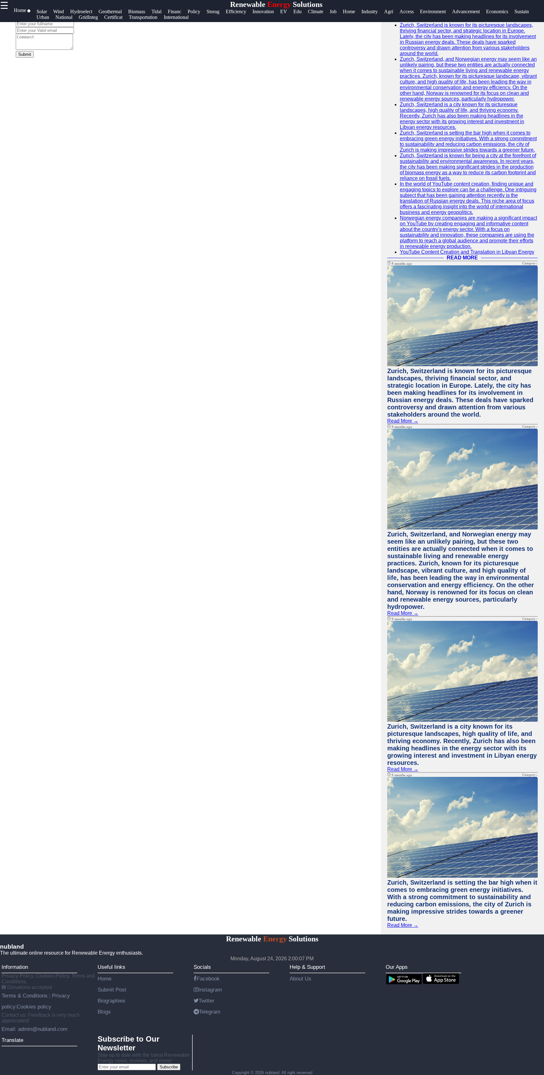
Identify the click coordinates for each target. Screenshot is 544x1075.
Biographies (111, 1000)
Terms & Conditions (25, 995)
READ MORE (462, 257)
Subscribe (169, 1067)
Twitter (206, 1000)
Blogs (104, 1012)
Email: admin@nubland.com (34, 1029)
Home (104, 978)
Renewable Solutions (276, 4)
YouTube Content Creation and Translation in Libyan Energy (467, 252)
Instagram (210, 989)
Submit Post (112, 989)
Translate (12, 1040)
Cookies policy (34, 1006)
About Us (300, 978)
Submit (24, 54)
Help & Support (307, 967)
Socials (202, 967)
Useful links (111, 967)
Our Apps (397, 967)
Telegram (209, 1012)
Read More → (402, 421)
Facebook (208, 978)
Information (15, 967)
